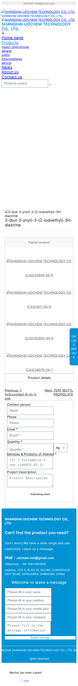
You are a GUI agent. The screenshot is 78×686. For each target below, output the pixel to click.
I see (25, 681)
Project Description (21, 472)
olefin (6, 55)
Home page (12, 37)
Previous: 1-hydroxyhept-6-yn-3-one (21, 394)
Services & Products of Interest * (32, 454)
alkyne (6, 63)
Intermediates (12, 59)
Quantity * (14, 442)
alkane (6, 51)
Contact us (12, 76)
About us (10, 72)
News (7, 67)
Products (10, 42)
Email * (12, 429)
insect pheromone (15, 47)
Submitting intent (40, 494)
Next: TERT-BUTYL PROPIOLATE (59, 392)
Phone (11, 417)
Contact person (19, 404)
